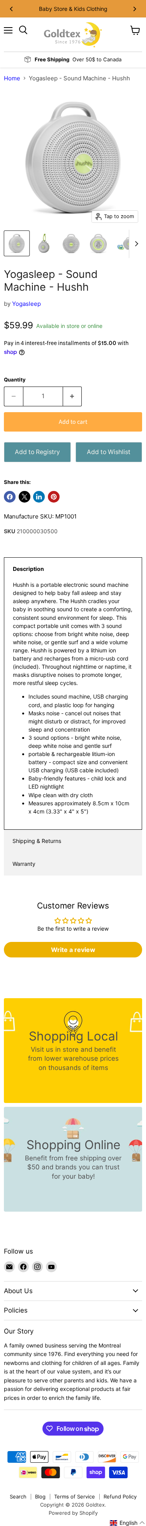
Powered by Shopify (73, 1513)
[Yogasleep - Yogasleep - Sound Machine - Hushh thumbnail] (16, 243)
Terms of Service (74, 1496)
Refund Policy (120, 1496)
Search (18, 1496)
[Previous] (11, 8)
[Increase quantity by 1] (72, 396)
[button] (127, 1523)
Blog (40, 1496)
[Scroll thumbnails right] (135, 244)
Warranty (23, 863)
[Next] (134, 8)
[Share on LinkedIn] (39, 497)
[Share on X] (24, 497)
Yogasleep (26, 303)
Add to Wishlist (108, 452)
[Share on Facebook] (10, 497)
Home (12, 78)
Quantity (15, 380)
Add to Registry (37, 452)
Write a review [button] (73, 950)
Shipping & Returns (36, 841)
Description (28, 568)
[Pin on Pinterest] (54, 497)
